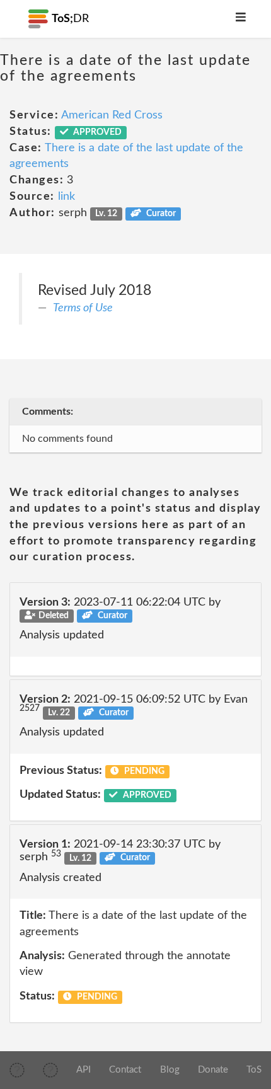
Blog (170, 1070)
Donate (213, 1070)
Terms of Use (83, 308)
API (83, 1070)
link (66, 196)
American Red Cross (112, 115)
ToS (254, 1070)
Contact (125, 1070)
